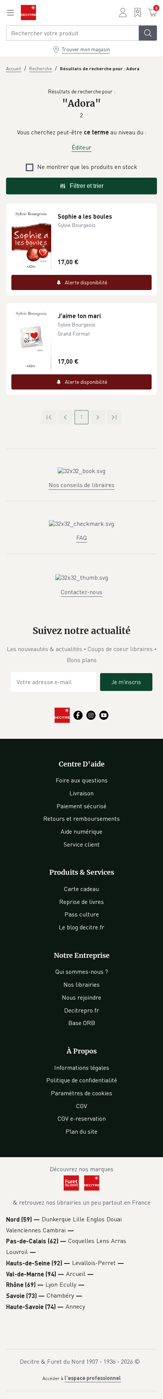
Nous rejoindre (81, 997)
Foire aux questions (82, 780)
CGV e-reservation (82, 1118)
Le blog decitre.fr (81, 927)
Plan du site (81, 1131)
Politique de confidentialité (81, 1080)
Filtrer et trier (86, 186)
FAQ (81, 537)
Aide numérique (81, 831)
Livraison (81, 793)
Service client (82, 844)
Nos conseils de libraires (81, 485)
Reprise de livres (81, 901)
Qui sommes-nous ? (81, 971)
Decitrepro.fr (81, 1010)
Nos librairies (81, 984)
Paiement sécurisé (81, 806)
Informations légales (81, 1067)
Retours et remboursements (81, 818)
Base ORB (81, 1023)
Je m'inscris (126, 681)
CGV (81, 1106)
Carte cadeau (81, 889)
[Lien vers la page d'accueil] (28, 12)
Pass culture (81, 914)
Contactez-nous (81, 592)
